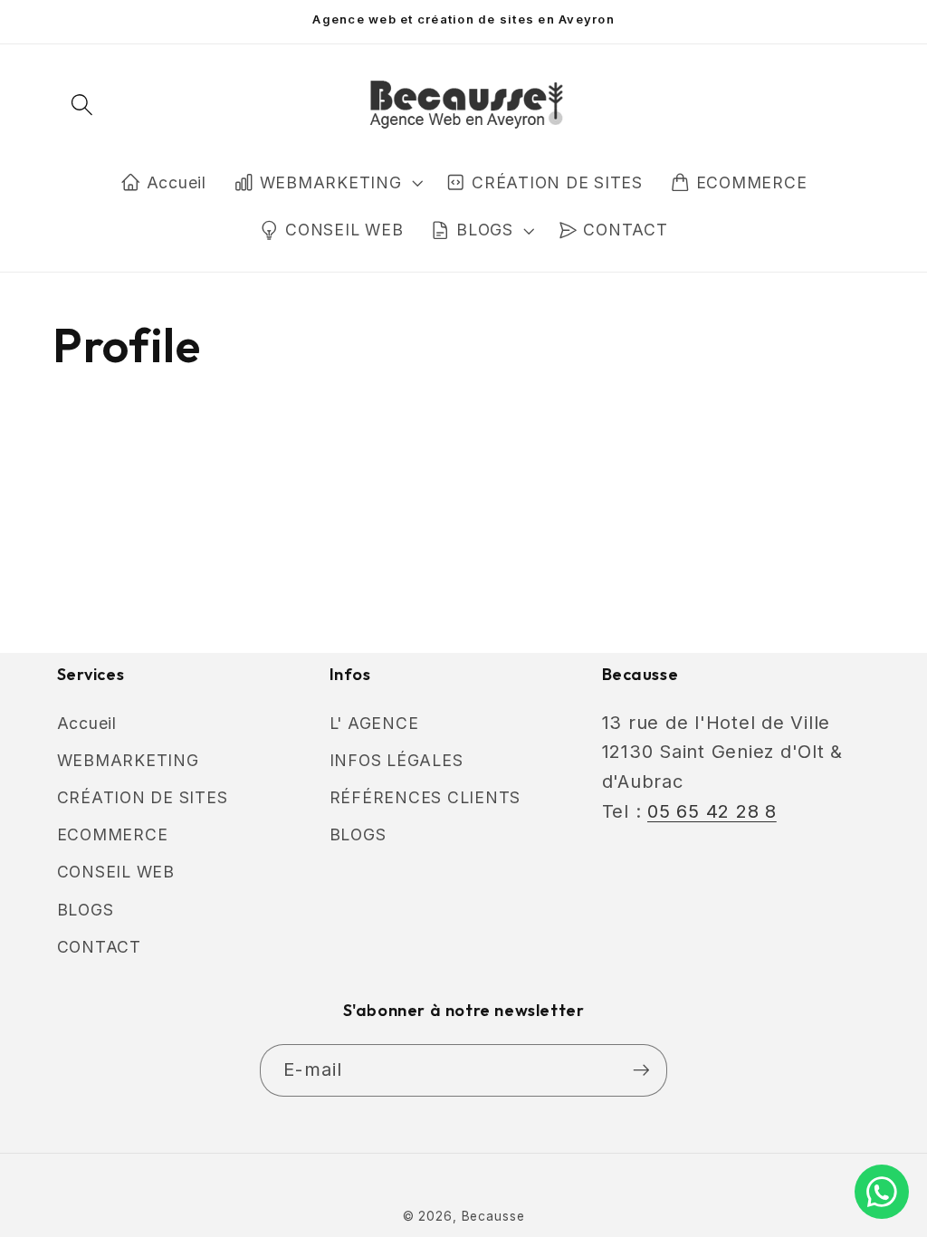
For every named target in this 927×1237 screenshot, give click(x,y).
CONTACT (99, 946)
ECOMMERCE (112, 834)
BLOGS (484, 229)
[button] (82, 104)
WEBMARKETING (331, 182)
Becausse (493, 1216)
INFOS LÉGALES (397, 760)
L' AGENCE (374, 723)
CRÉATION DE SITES (142, 797)
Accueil (87, 723)
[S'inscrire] (641, 1070)
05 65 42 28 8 (712, 811)
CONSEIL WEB (116, 871)
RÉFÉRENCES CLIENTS (425, 797)
